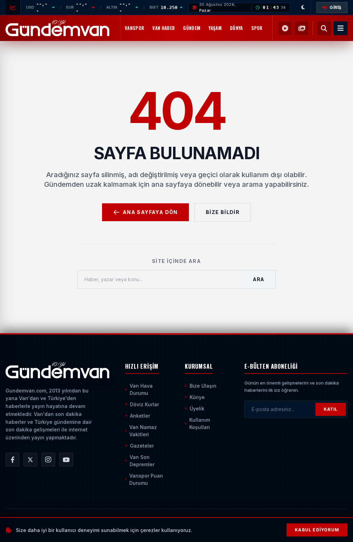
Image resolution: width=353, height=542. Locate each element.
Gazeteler (142, 446)
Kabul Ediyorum (317, 529)
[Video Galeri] (285, 28)
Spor (257, 27)
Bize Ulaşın (203, 386)
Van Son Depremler (142, 460)
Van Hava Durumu (141, 389)
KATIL (330, 409)
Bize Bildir (223, 212)
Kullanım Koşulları (199, 423)
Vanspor (134, 27)
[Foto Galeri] (302, 28)
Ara (258, 279)
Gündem (191, 27)
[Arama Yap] (324, 28)
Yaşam (215, 27)
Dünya (236, 27)
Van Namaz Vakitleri (143, 430)
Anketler (140, 416)
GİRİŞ (336, 7)
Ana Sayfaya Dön (150, 212)
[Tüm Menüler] (340, 28)
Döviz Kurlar (144, 404)
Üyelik (197, 408)
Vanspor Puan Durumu (146, 479)
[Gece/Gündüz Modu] (303, 7)
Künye (197, 397)
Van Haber (163, 27)
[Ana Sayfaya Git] (57, 370)
